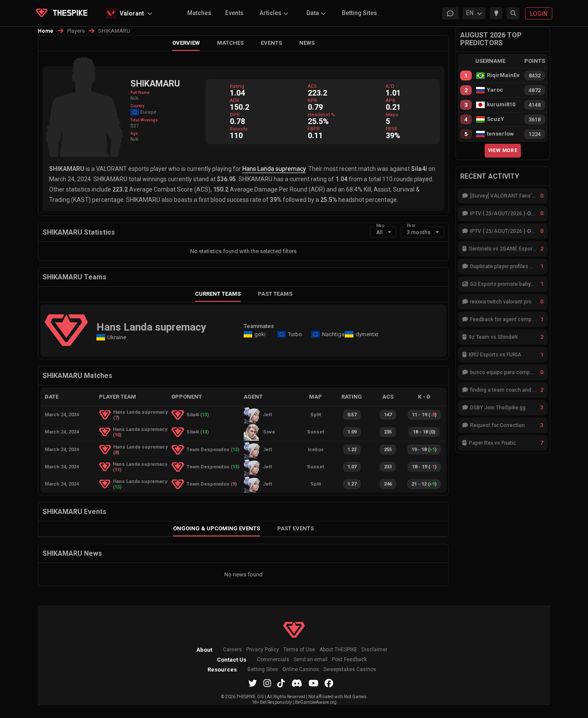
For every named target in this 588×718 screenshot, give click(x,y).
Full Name (139, 92)
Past (411, 225)
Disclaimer (374, 650)
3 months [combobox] (418, 232)
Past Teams (275, 294)
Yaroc (495, 90)
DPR (235, 115)
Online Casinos (300, 669)
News (307, 43)
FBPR (314, 129)
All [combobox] (379, 232)
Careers (232, 650)
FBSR (391, 129)
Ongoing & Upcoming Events (216, 528)
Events (234, 12)
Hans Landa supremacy (274, 168)
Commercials (273, 659)
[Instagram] (267, 683)
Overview (186, 43)
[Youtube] (314, 683)
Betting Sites (359, 12)
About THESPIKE (338, 650)
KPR (312, 100)
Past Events (295, 528)
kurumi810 (501, 105)
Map (380, 225)
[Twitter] (252, 683)
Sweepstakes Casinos (349, 669)
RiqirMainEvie (503, 75)
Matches (199, 12)
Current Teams (218, 294)
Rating (237, 86)
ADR (234, 100)
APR (390, 100)
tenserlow (500, 134)
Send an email (311, 659)
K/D (390, 86)
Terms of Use (299, 650)
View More (502, 150)
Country (137, 106)
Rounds (239, 129)
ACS (312, 86)
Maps (392, 115)
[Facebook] (329, 683)
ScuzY (495, 119)
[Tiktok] (281, 683)
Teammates (259, 326)
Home (46, 31)
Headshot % (321, 115)
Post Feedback (349, 659)
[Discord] (296, 683)
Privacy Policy (262, 650)
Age (134, 133)
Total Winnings (144, 120)
